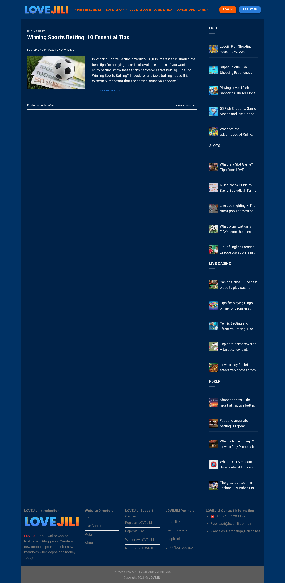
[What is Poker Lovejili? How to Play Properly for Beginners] (213, 444)
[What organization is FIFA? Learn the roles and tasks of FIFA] (213, 229)
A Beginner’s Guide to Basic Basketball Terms (238, 187)
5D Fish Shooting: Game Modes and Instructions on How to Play (238, 112)
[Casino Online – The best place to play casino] (213, 284)
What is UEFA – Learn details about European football (237, 465)
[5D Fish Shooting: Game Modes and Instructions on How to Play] (213, 111)
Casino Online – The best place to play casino (239, 285)
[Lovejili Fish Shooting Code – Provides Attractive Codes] (213, 49)
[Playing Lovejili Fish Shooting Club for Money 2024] (213, 90)
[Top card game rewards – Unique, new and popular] (213, 346)
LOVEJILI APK (186, 9)
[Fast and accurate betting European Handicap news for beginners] (213, 423)
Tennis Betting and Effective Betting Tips (236, 326)
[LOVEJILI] (46, 9)
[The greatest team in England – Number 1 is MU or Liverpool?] (213, 485)
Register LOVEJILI (88, 9)
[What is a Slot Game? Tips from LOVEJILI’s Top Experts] (213, 167)
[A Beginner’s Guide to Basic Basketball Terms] (213, 187)
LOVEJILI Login (140, 9)
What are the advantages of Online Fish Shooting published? (239, 132)
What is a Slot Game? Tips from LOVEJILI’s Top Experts (236, 167)
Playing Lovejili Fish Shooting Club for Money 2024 (238, 91)
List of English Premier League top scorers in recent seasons (237, 250)
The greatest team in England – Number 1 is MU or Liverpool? (237, 486)
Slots (214, 146)
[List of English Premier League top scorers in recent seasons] (213, 249)
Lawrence (67, 49)
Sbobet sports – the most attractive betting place (238, 403)
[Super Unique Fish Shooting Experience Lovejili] (213, 70)
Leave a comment (186, 105)
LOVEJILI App (115, 9)
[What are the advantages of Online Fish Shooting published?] (213, 131)
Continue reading (111, 90)
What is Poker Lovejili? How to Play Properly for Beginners (238, 444)
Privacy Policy (125, 571)
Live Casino (220, 264)
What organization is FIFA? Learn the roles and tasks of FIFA (238, 229)
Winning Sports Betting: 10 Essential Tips (78, 37)
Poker (215, 381)
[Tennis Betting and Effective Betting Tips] (213, 326)
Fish (213, 28)
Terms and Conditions (155, 571)
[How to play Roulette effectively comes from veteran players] (213, 367)
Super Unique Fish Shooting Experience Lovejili (235, 70)
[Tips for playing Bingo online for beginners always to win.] (213, 305)
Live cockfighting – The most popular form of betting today (237, 209)
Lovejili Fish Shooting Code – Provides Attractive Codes (236, 50)
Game (202, 9)
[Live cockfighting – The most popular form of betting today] (213, 208)
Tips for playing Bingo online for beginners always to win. (236, 306)
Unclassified (36, 31)
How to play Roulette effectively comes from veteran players (238, 368)
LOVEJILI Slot (164, 9)
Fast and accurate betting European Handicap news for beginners (234, 424)
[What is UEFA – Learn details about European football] (213, 464)
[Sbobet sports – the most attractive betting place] (213, 402)
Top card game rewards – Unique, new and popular (238, 347)
